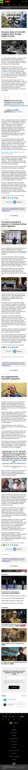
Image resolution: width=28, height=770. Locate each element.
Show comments (14, 215)
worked (13, 524)
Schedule (14, 735)
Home (3, 29)
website (10, 540)
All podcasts (24, 695)
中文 (26, 714)
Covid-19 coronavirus (18, 356)
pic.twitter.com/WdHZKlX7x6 (16, 463)
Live (14, 726)
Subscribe (14, 687)
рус (11, 714)
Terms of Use (14, 741)
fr (18, 714)
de (14, 714)
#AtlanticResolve (17, 104)
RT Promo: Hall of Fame (14, 750)
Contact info (14, 753)
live (7, 1)
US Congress (4, 554)
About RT (14, 747)
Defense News (13, 145)
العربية (2, 714)
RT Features (4, 607)
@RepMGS (15, 451)
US (2, 358)
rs (22, 714)
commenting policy (14, 208)
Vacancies (14, 759)
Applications (14, 729)
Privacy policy (14, 744)
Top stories (4, 574)
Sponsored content (14, 738)
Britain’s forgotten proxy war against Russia (12, 643)
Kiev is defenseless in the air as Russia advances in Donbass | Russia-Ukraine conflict (15, 7)
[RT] (5, 716)
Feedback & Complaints (14, 756)
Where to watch (14, 732)
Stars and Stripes (5, 72)
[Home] (1, 1)
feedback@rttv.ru (6, 210)
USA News (7, 29)
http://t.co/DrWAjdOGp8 (11, 105)
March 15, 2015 (17, 111)
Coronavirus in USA (6, 356)
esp (7, 714)
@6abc (4, 463)
